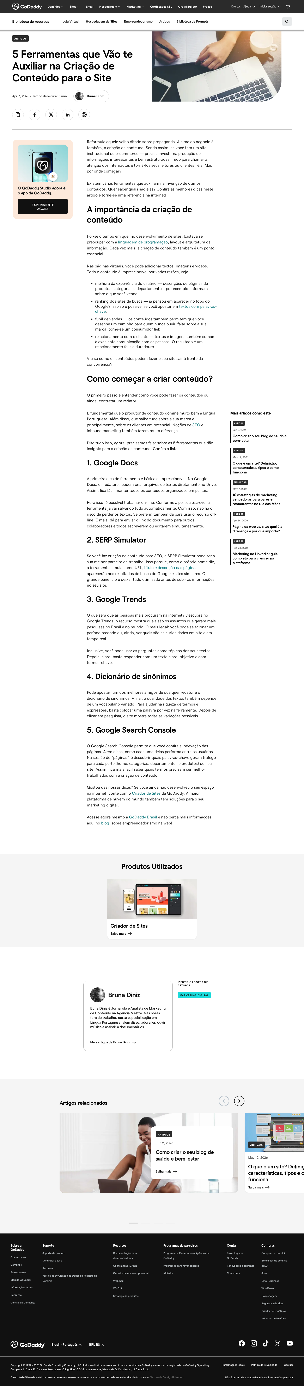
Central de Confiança (23, 1302)
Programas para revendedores (181, 1265)
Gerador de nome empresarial (130, 1273)
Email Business (270, 1280)
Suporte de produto (53, 1253)
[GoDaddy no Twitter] (277, 1345)
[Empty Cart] (288, 7)
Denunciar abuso (52, 1260)
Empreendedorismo (138, 21)
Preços (207, 6)
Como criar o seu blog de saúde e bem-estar (185, 1155)
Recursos (47, 1268)
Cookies (288, 1364)
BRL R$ (94, 1344)
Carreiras (16, 1264)
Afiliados (168, 1273)
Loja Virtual (70, 21)
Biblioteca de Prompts (192, 21)
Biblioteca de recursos (30, 21)
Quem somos (18, 1257)
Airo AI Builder (187, 6)
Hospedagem (269, 1295)
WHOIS (117, 1288)
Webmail (118, 1280)
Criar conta (233, 1273)
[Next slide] (239, 1101)
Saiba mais (163, 1171)
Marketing (240, 482)
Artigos (164, 21)
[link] (34, 114)
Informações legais (22, 1287)
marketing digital (194, 995)
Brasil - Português (64, 1344)
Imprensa (16, 1294)
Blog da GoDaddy (21, 1279)
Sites (264, 1273)
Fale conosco (18, 1272)
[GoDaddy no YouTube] (289, 1345)
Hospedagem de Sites (101, 21)
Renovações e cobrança (240, 1265)
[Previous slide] (224, 1101)
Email (89, 6)
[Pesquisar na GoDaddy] (287, 21)
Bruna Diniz (95, 96)
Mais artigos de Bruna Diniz (110, 1042)
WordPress (267, 1288)
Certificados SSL (161, 6)
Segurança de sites (272, 1303)
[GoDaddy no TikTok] (265, 1345)
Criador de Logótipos (273, 1311)
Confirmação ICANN (125, 1265)
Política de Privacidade (264, 1364)
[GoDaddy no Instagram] (253, 1345)
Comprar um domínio (273, 1253)
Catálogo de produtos (126, 1295)
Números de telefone (273, 1318)
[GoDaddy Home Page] (28, 1344)
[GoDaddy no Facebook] (241, 1345)
